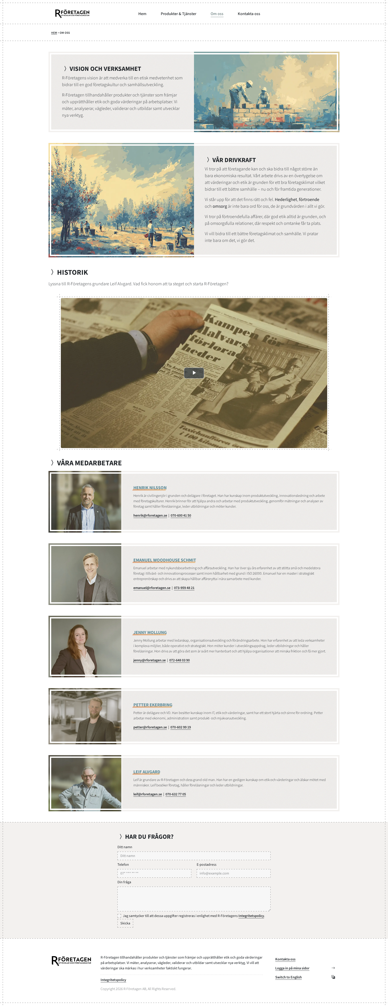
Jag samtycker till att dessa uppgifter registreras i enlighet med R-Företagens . (194, 915)
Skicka (125, 923)
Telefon (123, 864)
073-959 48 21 (184, 587)
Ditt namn (124, 847)
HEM (54, 33)
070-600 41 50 (181, 515)
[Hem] (72, 13)
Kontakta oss (249, 14)
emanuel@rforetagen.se (151, 587)
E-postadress (206, 864)
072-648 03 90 (179, 660)
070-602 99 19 (180, 727)
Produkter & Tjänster (178, 14)
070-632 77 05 (175, 794)
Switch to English (288, 977)
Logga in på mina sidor (292, 968)
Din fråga (124, 882)
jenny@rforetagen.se (149, 660)
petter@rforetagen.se (150, 727)
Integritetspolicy (251, 915)
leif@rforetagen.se (147, 794)
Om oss (217, 14)
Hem (142, 14)
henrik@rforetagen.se (150, 515)
